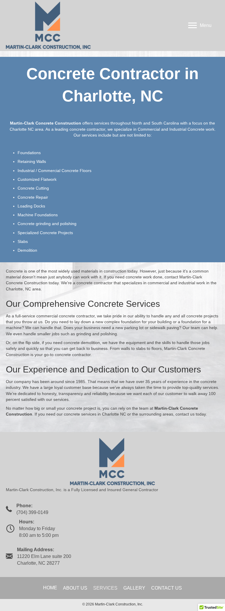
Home (50, 587)
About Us (75, 588)
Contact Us (166, 588)
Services (105, 588)
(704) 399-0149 (32, 512)
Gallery (134, 588)
